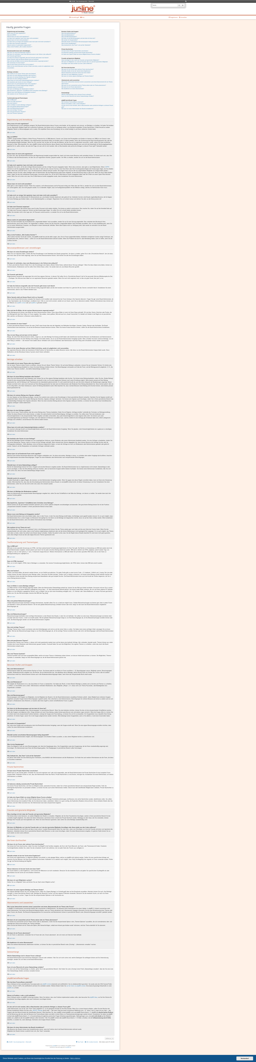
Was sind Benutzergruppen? (69, 36)
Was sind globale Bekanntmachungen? (18, 106)
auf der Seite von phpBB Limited (76, 986)
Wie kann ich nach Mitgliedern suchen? (72, 74)
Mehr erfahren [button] (75, 1058)
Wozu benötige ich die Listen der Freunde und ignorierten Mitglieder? (80, 60)
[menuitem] (186, 1)
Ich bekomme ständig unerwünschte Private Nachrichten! (77, 52)
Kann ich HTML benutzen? (14, 101)
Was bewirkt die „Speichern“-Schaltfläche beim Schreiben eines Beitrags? (27, 90)
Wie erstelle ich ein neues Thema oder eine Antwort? (21, 73)
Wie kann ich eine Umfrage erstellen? (17, 78)
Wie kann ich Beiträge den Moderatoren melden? (20, 89)
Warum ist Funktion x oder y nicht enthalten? (74, 103)
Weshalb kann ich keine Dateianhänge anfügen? (20, 85)
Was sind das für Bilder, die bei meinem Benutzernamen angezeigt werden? (27, 61)
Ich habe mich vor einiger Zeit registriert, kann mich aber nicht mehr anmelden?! (28, 41)
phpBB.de (34, 303)
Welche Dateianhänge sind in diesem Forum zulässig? (76, 94)
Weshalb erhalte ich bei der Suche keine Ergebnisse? (76, 71)
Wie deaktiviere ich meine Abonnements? (73, 88)
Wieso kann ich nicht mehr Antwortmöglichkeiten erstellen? (23, 80)
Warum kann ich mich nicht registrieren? (18, 36)
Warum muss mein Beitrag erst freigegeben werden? (21, 92)
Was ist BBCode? (12, 99)
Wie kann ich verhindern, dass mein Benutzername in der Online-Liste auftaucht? (29, 54)
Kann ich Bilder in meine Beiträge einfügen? (19, 105)
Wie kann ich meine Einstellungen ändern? (19, 52)
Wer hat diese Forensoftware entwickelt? (73, 102)
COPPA (107, 167)
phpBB (54, 1045)
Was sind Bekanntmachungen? (15, 108)
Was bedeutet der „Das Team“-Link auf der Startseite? (76, 45)
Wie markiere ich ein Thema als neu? (17, 94)
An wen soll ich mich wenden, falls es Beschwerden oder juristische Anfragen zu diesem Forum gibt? (87, 106)
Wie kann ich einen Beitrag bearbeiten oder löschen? (21, 75)
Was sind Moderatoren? (68, 35)
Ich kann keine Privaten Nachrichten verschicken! (75, 51)
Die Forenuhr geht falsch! (14, 56)
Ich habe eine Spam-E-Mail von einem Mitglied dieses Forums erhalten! (81, 54)
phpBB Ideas (94, 997)
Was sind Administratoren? (69, 33)
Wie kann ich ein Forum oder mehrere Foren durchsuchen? (78, 69)
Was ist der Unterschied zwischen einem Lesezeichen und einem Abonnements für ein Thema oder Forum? (87, 82)
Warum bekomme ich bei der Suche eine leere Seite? (76, 72)
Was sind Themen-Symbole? (15, 113)
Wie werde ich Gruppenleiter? (70, 40)
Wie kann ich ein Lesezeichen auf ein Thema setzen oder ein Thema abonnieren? (84, 85)
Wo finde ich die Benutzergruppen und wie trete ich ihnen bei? (78, 38)
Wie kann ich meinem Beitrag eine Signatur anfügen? (21, 77)
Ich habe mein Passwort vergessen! (17, 43)
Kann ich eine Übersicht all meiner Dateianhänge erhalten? (78, 96)
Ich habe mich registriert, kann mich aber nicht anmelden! (22, 38)
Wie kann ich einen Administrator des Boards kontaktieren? (78, 108)
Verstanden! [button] (245, 1058)
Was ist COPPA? (11, 35)
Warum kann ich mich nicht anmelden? (17, 40)
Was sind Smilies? (12, 103)
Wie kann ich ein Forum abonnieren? (72, 87)
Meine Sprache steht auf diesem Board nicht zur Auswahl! (22, 59)
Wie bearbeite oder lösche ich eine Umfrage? (19, 82)
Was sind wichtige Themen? (15, 110)
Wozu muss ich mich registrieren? (16, 33)
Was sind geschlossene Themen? (16, 111)
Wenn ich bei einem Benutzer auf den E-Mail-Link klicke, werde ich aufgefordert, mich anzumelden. (30, 67)
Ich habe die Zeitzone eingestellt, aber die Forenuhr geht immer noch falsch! (27, 57)
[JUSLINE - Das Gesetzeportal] (83, 8)
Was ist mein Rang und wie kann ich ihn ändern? (20, 64)
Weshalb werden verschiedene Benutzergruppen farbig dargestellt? (80, 41)
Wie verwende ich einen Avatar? (16, 63)
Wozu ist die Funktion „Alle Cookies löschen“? (19, 47)
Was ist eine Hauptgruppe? (69, 43)
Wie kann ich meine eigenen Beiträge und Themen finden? (78, 76)
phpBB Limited (21, 303)
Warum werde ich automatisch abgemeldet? (19, 45)
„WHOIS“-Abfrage (37, 1010)
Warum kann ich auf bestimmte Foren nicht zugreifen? (21, 83)
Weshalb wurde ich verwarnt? (15, 87)
